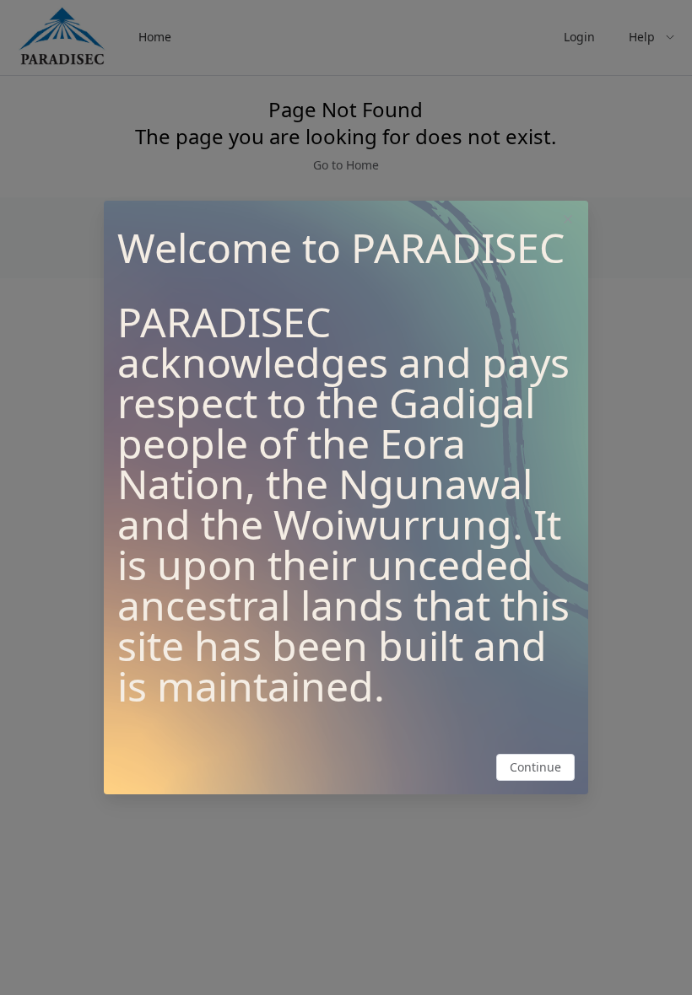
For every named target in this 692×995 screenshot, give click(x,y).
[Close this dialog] (568, 221)
